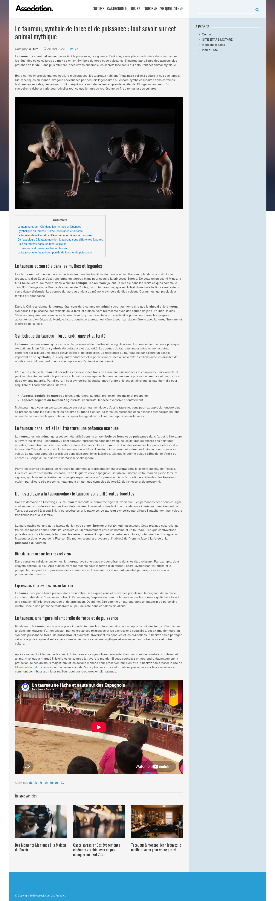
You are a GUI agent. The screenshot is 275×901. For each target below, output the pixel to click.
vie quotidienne (171, 8)
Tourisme (150, 8)
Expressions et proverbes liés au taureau (42, 248)
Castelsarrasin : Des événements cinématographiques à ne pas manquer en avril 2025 (96, 849)
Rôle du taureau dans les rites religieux (41, 243)
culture (98, 8)
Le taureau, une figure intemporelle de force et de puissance (54, 252)
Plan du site (210, 50)
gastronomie (117, 8)
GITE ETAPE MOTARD (217, 39)
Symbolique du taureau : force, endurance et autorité (50, 231)
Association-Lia (45, 895)
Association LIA (26, 667)
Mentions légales (213, 44)
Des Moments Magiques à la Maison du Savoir (40, 847)
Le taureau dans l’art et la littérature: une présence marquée (54, 235)
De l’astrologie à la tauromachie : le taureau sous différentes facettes (60, 239)
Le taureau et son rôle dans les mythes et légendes (49, 226)
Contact (207, 34)
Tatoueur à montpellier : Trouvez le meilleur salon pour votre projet (156, 847)
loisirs (135, 8)
